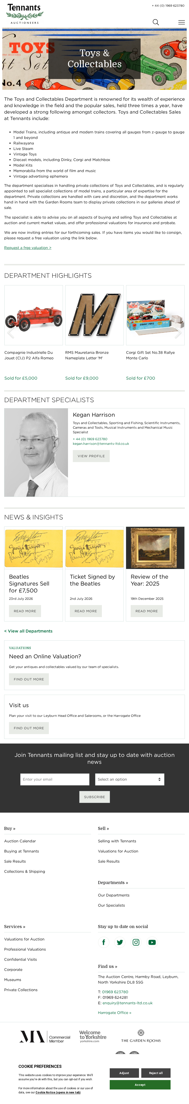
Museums (12, 980)
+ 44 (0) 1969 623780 (168, 5)
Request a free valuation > (27, 248)
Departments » (113, 882)
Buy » (9, 828)
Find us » (107, 966)
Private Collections (21, 990)
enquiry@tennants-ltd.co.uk (128, 1003)
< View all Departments (28, 631)
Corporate (13, 969)
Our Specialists (111, 905)
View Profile (91, 456)
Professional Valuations (25, 949)
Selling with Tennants (117, 841)
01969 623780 (115, 992)
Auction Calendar (20, 841)
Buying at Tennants (21, 851)
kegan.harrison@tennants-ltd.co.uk (101, 443)
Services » (14, 926)
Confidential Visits (20, 959)
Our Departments (114, 895)
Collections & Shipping (24, 871)
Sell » (103, 828)
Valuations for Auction (118, 851)
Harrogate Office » (114, 1012)
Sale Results (15, 861)
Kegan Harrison (94, 414)
